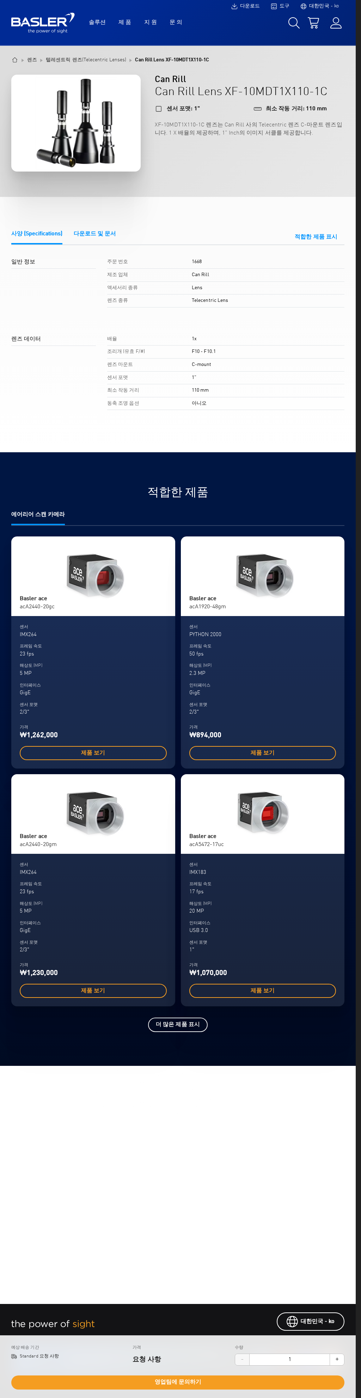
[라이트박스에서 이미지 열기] (76, 123)
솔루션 (97, 22)
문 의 (176, 22)
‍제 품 (124, 22)
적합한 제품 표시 (316, 237)
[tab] (36, 237)
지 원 (150, 22)
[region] (177, 337)
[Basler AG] (43, 23)
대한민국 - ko (318, 1321)
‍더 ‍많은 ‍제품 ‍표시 (178, 1024)
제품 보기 (93, 753)
